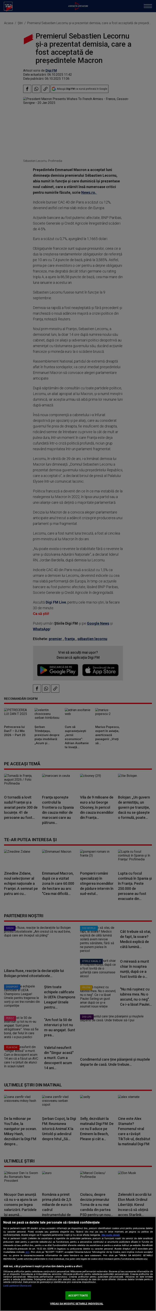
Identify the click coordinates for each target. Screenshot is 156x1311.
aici (27, 1252)
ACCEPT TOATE (78, 1295)
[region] (78, 1263)
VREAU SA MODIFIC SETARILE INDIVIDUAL (76, 1303)
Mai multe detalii (111, 1235)
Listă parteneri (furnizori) (17, 1285)
